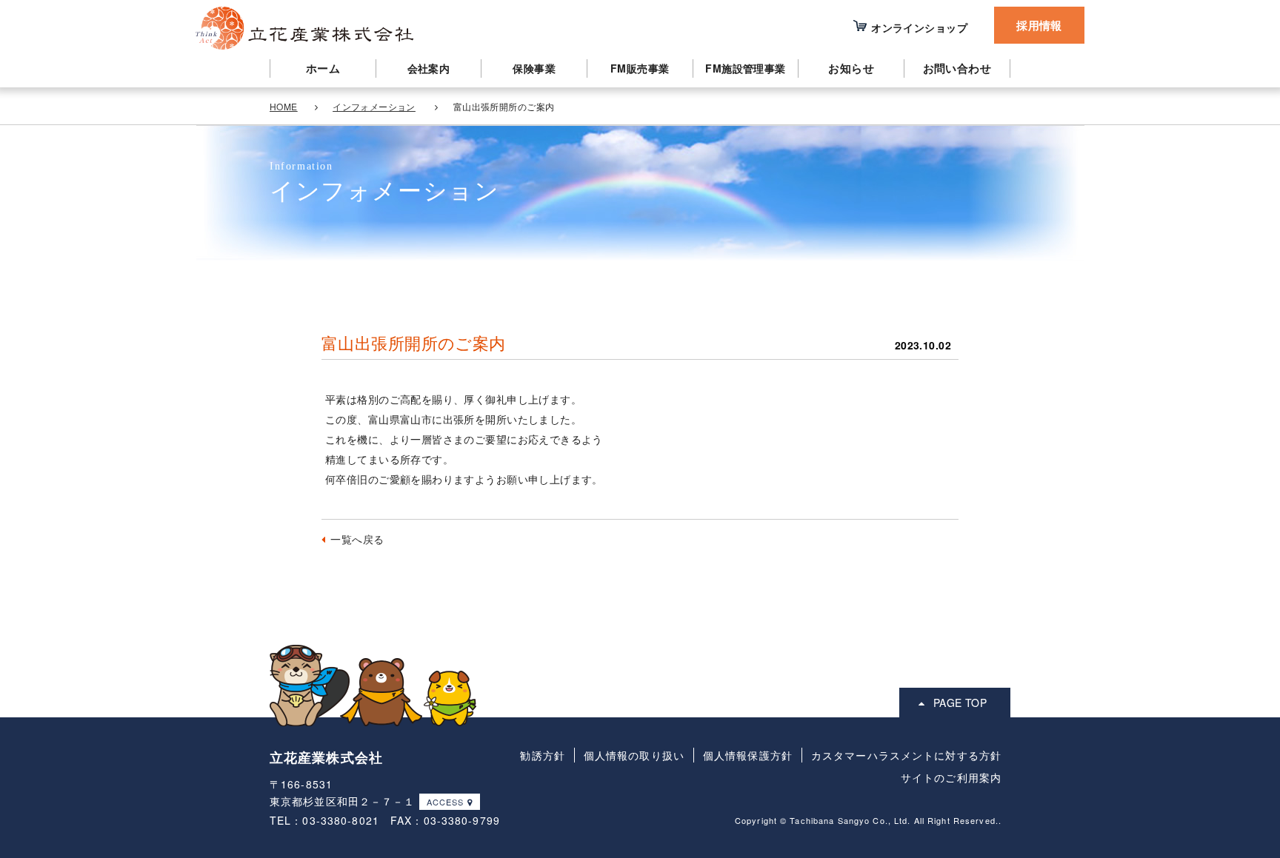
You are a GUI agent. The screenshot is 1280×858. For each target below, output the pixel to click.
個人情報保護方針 (748, 755)
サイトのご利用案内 (951, 777)
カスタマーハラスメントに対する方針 (906, 755)
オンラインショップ (919, 27)
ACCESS (445, 802)
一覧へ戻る (357, 539)
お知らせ (851, 68)
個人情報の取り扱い (634, 755)
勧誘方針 (542, 755)
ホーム (323, 68)
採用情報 (1039, 25)
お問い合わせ (957, 68)
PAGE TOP (960, 702)
